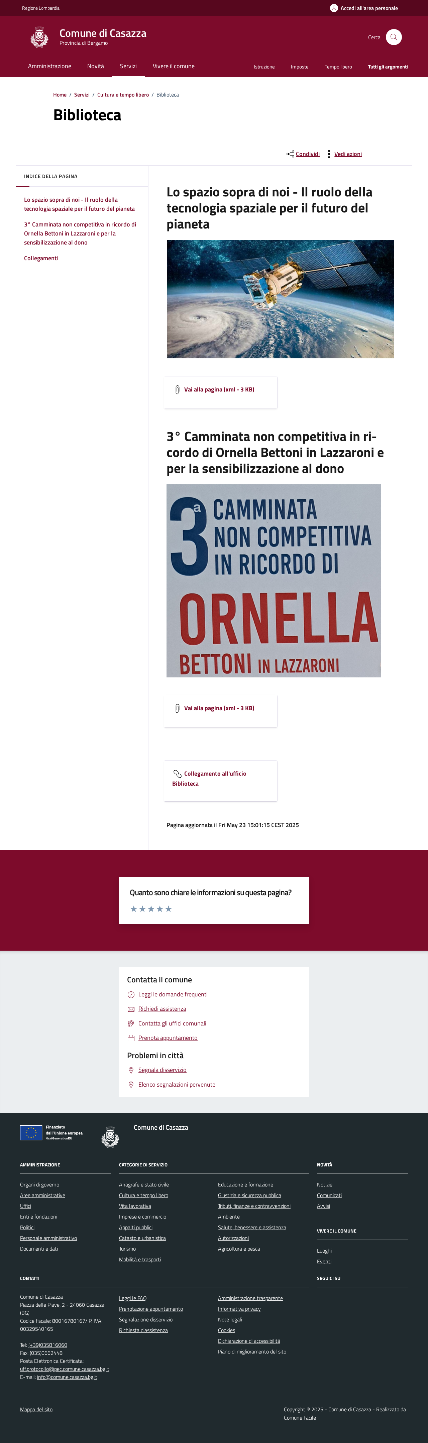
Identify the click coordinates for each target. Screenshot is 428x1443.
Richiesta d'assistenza (143, 1330)
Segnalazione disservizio (146, 1319)
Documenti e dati (39, 1249)
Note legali (230, 1319)
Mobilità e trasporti (140, 1259)
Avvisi (323, 1206)
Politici (27, 1227)
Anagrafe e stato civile (144, 1184)
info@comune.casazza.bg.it (67, 1377)
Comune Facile (300, 1418)
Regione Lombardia (41, 7)
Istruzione (264, 66)
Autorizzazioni (233, 1238)
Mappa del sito (36, 1409)
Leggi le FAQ (133, 1298)
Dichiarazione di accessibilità (249, 1341)
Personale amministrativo (48, 1238)
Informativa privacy (239, 1309)
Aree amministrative (42, 1195)
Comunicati (329, 1195)
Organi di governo (39, 1184)
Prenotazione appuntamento (151, 1309)
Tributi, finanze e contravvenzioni (254, 1206)
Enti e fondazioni (38, 1217)
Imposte (300, 66)
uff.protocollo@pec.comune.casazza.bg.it (64, 1369)
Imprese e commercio (142, 1217)
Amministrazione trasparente (250, 1298)
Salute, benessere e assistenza (252, 1227)
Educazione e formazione (245, 1184)
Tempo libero (338, 66)
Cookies (226, 1330)
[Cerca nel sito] (394, 37)
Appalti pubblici (135, 1227)
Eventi (324, 1261)
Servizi (82, 95)
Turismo (127, 1249)
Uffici (25, 1206)
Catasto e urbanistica (142, 1238)
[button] (364, 8)
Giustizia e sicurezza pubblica (249, 1195)
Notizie (324, 1184)
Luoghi (324, 1251)
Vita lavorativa (135, 1206)
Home (60, 95)
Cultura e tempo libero (123, 95)
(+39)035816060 (47, 1345)
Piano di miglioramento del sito (252, 1351)
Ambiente (229, 1217)
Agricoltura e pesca (239, 1249)
